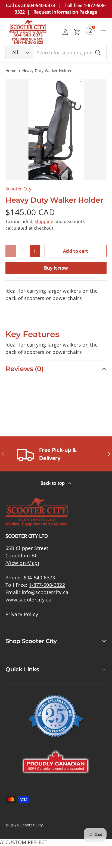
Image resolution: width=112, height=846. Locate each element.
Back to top (53, 483)
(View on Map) (22, 563)
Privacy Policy (21, 614)
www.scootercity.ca (28, 599)
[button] (77, 32)
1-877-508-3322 (47, 585)
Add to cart (75, 251)
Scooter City (18, 189)
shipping (44, 221)
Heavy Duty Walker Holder (47, 71)
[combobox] (56, 52)
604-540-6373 (39, 577)
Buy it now (56, 268)
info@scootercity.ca (45, 592)
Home (10, 71)
